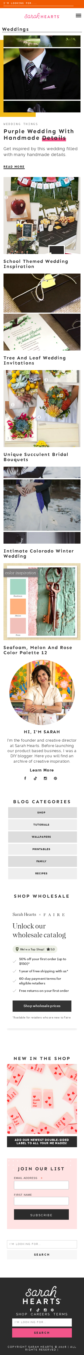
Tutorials (41, 824)
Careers (40, 1314)
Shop (41, 812)
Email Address (28, 1178)
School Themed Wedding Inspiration (36, 263)
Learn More (42, 770)
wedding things (21, 124)
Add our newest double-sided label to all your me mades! (42, 1141)
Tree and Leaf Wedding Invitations (35, 360)
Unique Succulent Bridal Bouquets (36, 457)
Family (41, 861)
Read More (14, 166)
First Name (23, 1194)
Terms (60, 1314)
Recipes (41, 873)
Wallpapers (41, 836)
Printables (41, 849)
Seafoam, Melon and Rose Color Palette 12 (38, 650)
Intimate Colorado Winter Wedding (39, 553)
